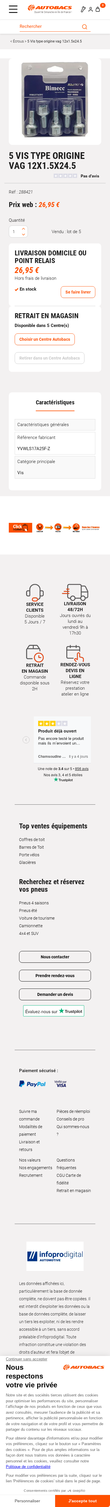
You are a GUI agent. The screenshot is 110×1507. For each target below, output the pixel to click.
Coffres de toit (32, 839)
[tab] (55, 402)
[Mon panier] (98, 9)
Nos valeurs (29, 1160)
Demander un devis (55, 994)
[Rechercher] (85, 26)
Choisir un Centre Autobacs (44, 339)
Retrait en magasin (74, 1190)
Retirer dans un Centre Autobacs (49, 358)
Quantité (17, 220)
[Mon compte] (91, 9)
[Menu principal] (15, 9)
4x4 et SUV (29, 933)
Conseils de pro (70, 1119)
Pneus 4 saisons (34, 903)
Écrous (18, 41)
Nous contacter (55, 957)
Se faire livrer (78, 292)
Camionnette (31, 925)
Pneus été (28, 910)
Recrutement (31, 1175)
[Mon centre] (83, 9)
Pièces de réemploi (73, 1111)
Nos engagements (35, 1167)
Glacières (27, 862)
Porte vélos (29, 854)
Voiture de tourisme (37, 918)
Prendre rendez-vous (55, 975)
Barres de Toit (31, 847)
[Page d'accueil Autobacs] (51, 8)
